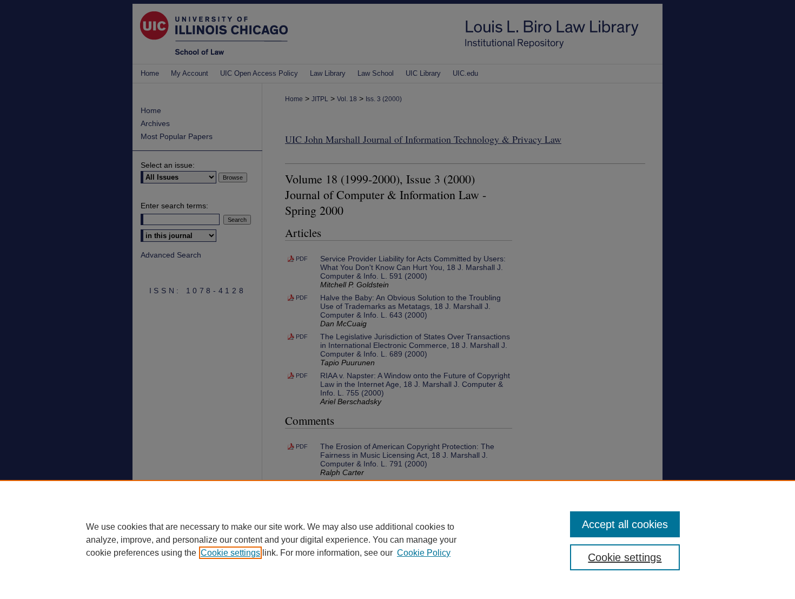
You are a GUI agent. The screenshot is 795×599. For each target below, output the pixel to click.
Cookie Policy (424, 552)
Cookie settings (230, 552)
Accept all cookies (625, 524)
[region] (397, 539)
